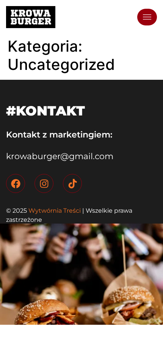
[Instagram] (43, 183)
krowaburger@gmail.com (59, 156)
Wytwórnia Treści (54, 210)
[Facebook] (15, 183)
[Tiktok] (72, 183)
